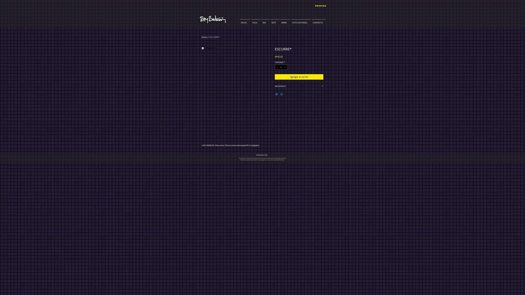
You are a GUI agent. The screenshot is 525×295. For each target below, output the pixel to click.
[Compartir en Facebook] (276, 94)
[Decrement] (277, 67)
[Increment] (285, 67)
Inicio (204, 37)
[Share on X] (287, 94)
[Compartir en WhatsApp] (281, 94)
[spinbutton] (281, 67)
